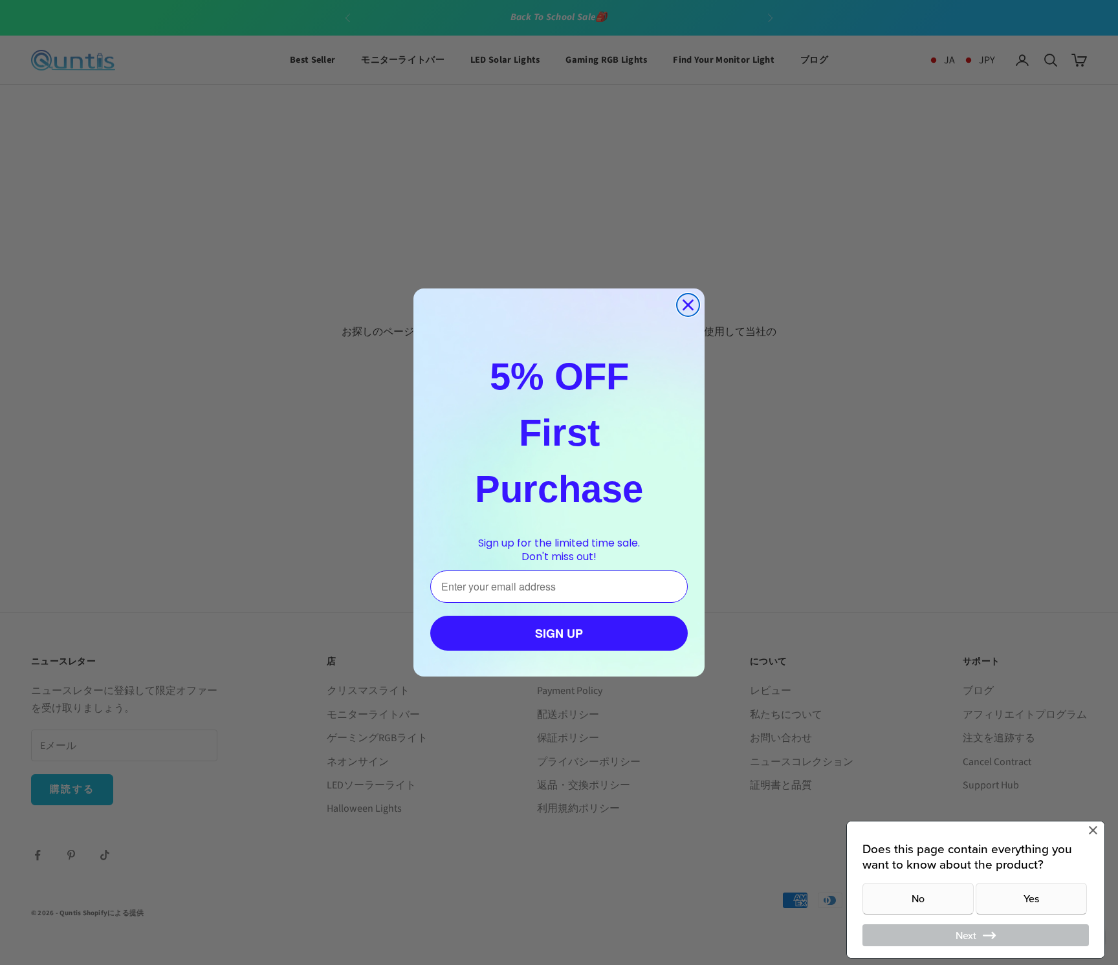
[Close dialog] (688, 305)
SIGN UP (559, 633)
